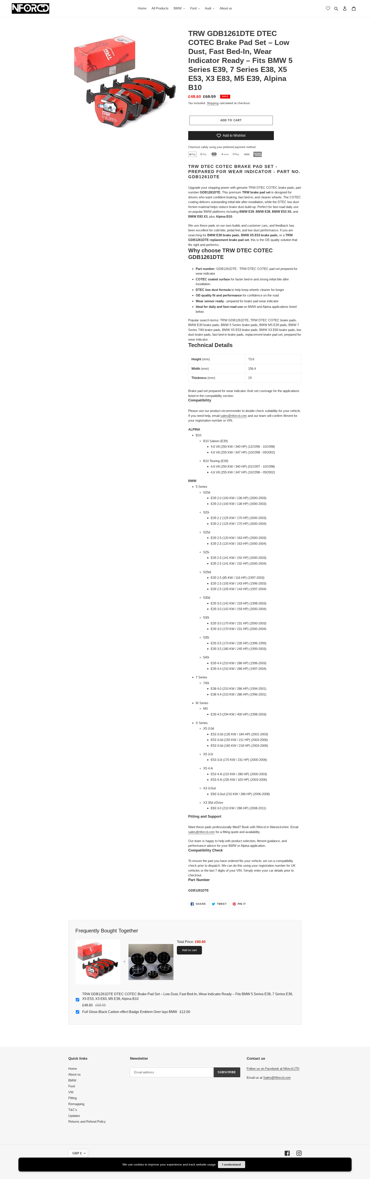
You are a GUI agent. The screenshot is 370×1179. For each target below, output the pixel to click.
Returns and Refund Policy (87, 1121)
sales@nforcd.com (233, 415)
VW (70, 1092)
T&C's (72, 1110)
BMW (72, 1080)
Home (72, 1068)
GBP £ (77, 1153)
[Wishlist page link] (328, 8)
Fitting (72, 1098)
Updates (74, 1116)
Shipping (213, 103)
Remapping (76, 1104)
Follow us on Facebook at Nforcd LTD (273, 1068)
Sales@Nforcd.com (277, 1077)
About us (74, 1074)
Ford (71, 1086)
